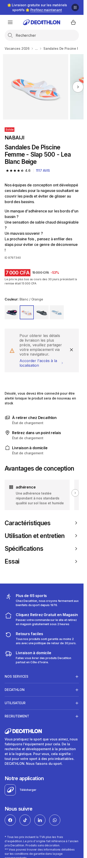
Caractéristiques (28, 523)
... (36, 48)
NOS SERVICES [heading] (16, 676)
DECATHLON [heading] (15, 690)
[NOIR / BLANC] (42, 312)
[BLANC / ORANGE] (27, 312)
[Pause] (75, 7)
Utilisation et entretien (34, 535)
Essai (12, 561)
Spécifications (24, 548)
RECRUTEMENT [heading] (17, 716)
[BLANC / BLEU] (57, 312)
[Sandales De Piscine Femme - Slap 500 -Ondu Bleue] (35, 86)
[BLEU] (12, 312)
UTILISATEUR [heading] (15, 703)
